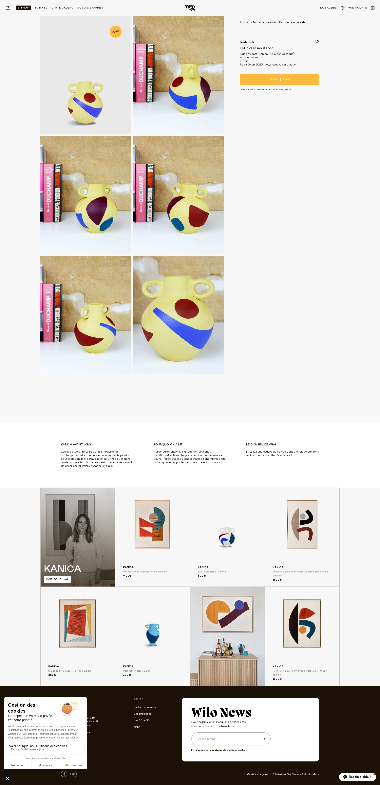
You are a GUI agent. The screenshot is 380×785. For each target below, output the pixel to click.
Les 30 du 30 (141, 720)
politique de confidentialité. (228, 750)
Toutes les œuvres (145, 707)
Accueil (245, 22)
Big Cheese (294, 774)
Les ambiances (142, 714)
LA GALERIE (328, 8)
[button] (357, 777)
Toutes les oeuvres (264, 22)
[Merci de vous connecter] (317, 41)
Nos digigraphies (90, 8)
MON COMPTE (357, 8)
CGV (137, 727)
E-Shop (23, 8)
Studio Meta (311, 774)
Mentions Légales (257, 774)
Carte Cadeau (62, 8)
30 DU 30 (41, 8)
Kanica (247, 42)
